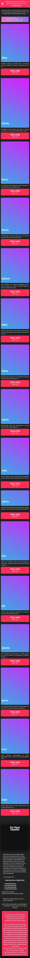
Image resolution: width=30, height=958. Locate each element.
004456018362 (18, 859)
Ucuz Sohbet (6, 906)
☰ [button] (2, 3)
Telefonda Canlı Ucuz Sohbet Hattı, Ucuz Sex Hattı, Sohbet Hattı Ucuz (15, 916)
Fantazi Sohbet (17, 930)
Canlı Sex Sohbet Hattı (17, 940)
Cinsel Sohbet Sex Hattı (10, 934)
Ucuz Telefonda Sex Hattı (11, 924)
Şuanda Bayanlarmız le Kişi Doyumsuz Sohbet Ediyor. (15, 19)
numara (21, 899)
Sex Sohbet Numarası (10, 885)
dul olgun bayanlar (14, 899)
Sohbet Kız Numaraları (11, 889)
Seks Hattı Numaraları (14, 928)
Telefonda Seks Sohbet (15, 944)
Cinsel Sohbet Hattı (21, 932)
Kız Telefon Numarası (10, 887)
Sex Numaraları (15, 926)
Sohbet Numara (10, 932)
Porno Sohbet (16, 938)
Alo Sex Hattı (8, 938)
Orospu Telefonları (8, 900)
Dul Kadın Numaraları (10, 883)
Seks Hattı (7, 926)
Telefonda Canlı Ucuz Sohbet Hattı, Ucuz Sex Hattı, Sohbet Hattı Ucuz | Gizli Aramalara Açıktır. (16, 4)
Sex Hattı (23, 936)
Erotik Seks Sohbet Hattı (17, 942)
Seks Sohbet (22, 924)
